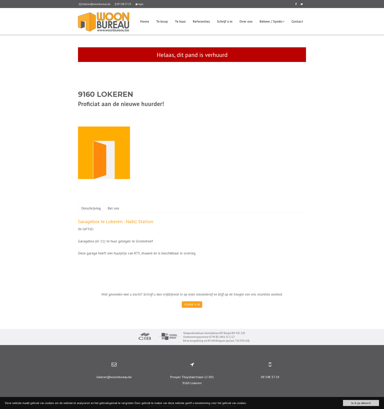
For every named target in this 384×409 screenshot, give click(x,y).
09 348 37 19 (270, 377)
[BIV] (169, 337)
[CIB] (145, 337)
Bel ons (113, 208)
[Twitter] (302, 4)
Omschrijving (91, 208)
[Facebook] (296, 4)
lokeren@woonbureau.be (114, 377)
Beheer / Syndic (271, 21)
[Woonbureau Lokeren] (103, 21)
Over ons (246, 21)
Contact (297, 21)
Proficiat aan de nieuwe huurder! (121, 103)
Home (144, 21)
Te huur (180, 21)
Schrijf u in (224, 21)
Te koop (162, 21)
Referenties (201, 21)
